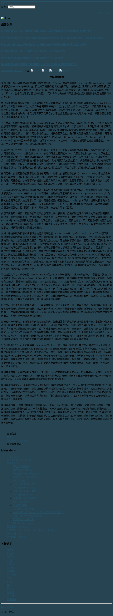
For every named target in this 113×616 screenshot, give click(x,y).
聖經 (9, 585)
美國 (9, 560)
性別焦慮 (11, 599)
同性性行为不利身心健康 (26, 473)
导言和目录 (13, 463)
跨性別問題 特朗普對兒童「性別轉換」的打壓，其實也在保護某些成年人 (39, 64)
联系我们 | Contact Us (18, 526)
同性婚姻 (11, 575)
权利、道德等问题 (22, 502)
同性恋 (10, 550)
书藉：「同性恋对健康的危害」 (29, 516)
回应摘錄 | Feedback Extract (20, 523)
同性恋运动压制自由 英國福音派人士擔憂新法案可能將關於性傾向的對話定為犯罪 (44, 44)
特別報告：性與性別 (23, 519)
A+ (105, 13)
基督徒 (10, 564)
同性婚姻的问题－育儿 (24, 488)
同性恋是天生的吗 (22, 470)
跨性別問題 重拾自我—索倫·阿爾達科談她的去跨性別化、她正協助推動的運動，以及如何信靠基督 (52, 37)
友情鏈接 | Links (15, 533)
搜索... (4, 7)
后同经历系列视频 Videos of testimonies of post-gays (32, 530)
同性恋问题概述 (21, 466)
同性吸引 (11, 596)
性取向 (10, 589)
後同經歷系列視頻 (16, 537)
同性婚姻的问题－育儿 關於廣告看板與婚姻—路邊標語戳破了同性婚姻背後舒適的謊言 (46, 31)
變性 (9, 578)
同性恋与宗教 (20, 505)
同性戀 (10, 557)
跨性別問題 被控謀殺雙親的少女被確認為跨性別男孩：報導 (32, 57)
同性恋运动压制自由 (23, 495)
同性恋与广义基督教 (23, 509)
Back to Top (7, 607)
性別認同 (11, 571)
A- (110, 13)
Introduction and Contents (19, 459)
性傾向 (10, 582)
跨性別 (10, 553)
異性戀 (10, 592)
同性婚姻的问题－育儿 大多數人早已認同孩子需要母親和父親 (33, 51)
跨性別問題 (19, 480)
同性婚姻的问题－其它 (24, 491)
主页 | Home (13, 457)
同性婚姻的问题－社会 (24, 484)
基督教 (10, 567)
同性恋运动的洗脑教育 (24, 498)
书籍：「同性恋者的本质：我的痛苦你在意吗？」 (38, 512)
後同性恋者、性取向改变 (26, 477)
